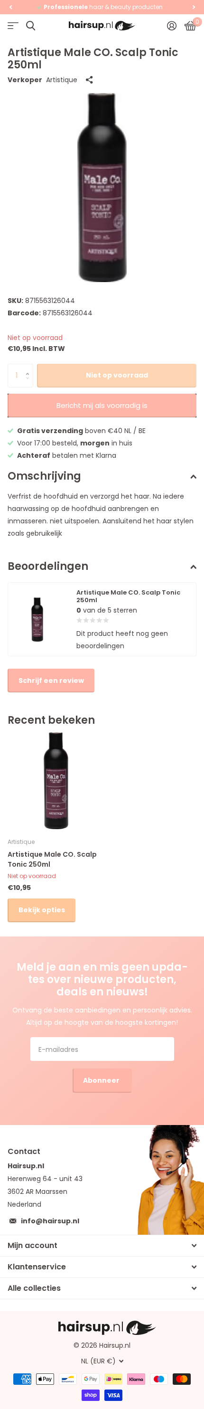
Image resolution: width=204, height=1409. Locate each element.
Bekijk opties (42, 910)
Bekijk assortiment (13, 26)
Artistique (61, 80)
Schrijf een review (51, 680)
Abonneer (102, 1080)
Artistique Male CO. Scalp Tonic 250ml (52, 859)
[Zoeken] (30, 26)
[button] (10, 7)
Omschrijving (44, 476)
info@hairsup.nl (50, 1221)
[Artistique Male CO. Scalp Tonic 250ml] (56, 780)
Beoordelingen (48, 566)
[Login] (171, 25)
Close (102, 1245)
